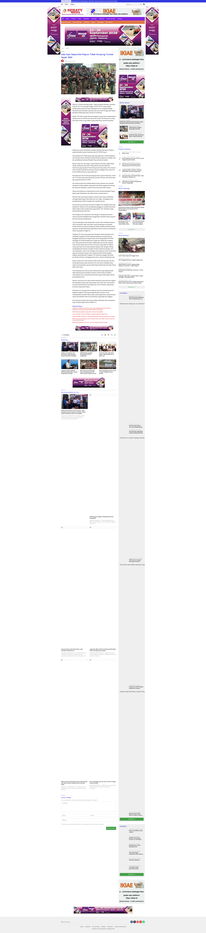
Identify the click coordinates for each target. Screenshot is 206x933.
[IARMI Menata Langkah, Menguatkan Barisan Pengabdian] (88, 346)
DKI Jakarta (109, 22)
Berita (67, 18)
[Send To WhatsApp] (115, 335)
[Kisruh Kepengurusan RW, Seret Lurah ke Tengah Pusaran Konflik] (107, 364)
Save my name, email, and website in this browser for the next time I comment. (83, 824)
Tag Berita (101, 18)
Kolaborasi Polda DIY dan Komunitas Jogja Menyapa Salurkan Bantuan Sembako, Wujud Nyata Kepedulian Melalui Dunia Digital (132, 1)
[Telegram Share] (111, 335)
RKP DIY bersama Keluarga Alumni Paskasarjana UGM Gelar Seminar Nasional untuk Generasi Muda (93, 319)
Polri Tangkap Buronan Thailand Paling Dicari (131, 260)
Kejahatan (86, 22)
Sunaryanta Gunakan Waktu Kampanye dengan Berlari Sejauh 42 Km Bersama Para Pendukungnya (131, 209)
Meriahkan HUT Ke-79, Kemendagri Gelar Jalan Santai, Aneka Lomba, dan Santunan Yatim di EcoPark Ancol (124, 222)
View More (131, 141)
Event (66, 4)
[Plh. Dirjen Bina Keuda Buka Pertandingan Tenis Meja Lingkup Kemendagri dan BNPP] (139, 216)
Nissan (93, 22)
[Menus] (62, 4)
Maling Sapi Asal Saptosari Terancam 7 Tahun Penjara (131, 270)
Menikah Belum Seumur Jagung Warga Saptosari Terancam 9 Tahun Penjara (129, 265)
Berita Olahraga (77, 22)
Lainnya (119, 18)
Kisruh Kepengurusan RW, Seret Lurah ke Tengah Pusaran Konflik (89, 322)
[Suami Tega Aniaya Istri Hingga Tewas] (132, 245)
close (59, 7)
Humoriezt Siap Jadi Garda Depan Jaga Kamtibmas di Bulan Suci (90, 314)
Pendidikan (86, 18)
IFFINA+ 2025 (125, 153)
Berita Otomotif (111, 18)
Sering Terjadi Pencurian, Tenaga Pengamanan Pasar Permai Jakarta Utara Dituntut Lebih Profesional (131, 282)
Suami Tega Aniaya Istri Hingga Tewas (129, 255)
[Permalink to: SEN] (62, 61)
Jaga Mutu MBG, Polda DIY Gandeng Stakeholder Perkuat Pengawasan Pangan (93, 316)
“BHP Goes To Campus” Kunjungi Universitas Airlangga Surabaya (135, 799)
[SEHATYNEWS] (72, 11)
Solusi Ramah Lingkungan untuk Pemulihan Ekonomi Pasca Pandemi (136, 672)
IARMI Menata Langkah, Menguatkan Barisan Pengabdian (87, 312)
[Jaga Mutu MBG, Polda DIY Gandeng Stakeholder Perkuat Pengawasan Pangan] (69, 364)
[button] (140, 4)
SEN (65, 60)
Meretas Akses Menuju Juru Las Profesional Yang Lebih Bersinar (136, 546)
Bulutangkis (100, 22)
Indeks (72, 4)
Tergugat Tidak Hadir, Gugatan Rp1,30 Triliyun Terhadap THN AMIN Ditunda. (131, 276)
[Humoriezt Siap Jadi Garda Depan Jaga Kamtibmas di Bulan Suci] (107, 346)
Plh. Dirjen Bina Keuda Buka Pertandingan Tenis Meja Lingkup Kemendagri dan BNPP (139, 222)
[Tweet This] (105, 335)
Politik (79, 18)
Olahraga (94, 18)
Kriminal (73, 18)
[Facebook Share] (102, 335)
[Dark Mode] (144, 4)
